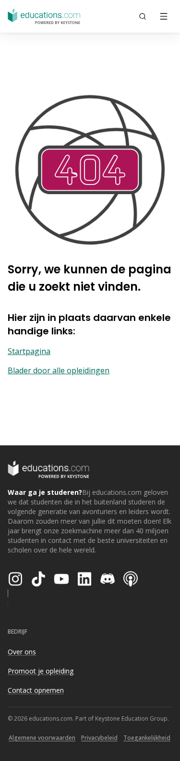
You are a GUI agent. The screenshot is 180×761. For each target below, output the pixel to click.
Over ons (22, 651)
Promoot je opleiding (40, 670)
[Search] (142, 16)
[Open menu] (163, 16)
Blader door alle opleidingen (58, 370)
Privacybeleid (99, 738)
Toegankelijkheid (146, 738)
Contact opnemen (36, 690)
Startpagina (29, 351)
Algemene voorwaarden (42, 738)
